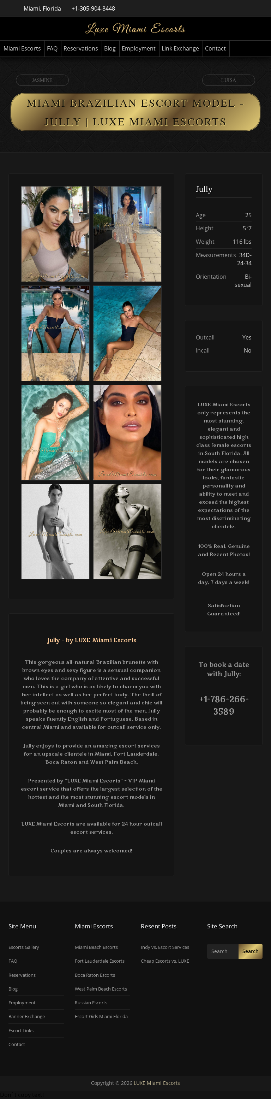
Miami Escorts (22, 48)
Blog (110, 48)
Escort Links (21, 1030)
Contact (215, 48)
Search (250, 951)
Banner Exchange (26, 1016)
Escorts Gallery (23, 947)
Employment (139, 48)
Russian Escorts (91, 1002)
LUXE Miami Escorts (157, 1083)
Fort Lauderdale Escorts (100, 961)
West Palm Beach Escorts (101, 989)
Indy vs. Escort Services (165, 947)
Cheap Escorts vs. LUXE (165, 961)
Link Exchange (180, 48)
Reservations (81, 48)
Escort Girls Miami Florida (101, 1016)
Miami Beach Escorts (96, 947)
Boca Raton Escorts (95, 975)
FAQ (52, 48)
